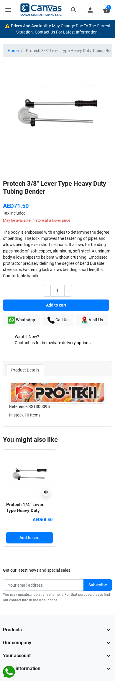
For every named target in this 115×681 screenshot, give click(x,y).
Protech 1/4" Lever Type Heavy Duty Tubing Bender (24, 510)
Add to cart (56, 305)
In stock (16, 415)
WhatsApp (25, 319)
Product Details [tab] (25, 370)
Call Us (61, 319)
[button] (73, 10)
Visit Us (95, 319)
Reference (18, 406)
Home (13, 50)
